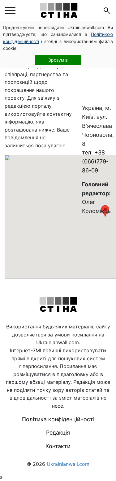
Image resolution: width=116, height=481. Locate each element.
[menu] (10, 10)
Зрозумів (58, 60)
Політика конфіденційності (58, 419)
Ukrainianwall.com (68, 464)
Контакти (58, 446)
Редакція (58, 432)
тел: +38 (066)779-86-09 (95, 161)
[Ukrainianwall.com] (58, 10)
